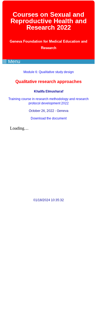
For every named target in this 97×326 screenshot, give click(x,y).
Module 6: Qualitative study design (48, 72)
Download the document (49, 118)
